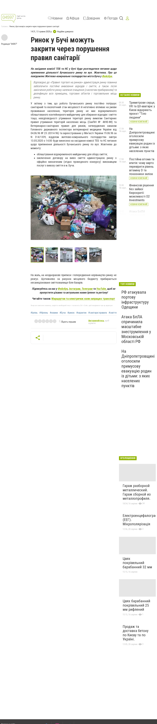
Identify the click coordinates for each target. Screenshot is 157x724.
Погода (112, 18)
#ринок (71, 312)
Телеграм (87, 288)
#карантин (81, 312)
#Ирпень (43, 312)
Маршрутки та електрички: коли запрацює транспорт (83, 298)
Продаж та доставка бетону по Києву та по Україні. (135, 632)
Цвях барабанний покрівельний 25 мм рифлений (136, 605)
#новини (54, 312)
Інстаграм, (75, 288)
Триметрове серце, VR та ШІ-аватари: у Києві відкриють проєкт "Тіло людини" (142, 110)
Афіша (74, 18)
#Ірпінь (34, 312)
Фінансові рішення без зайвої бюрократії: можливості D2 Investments (141, 192)
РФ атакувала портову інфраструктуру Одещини (135, 300)
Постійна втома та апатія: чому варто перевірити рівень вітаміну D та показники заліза (141, 166)
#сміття (113, 312)
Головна (4, 26)
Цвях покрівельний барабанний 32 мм (137, 563)
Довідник (93, 18)
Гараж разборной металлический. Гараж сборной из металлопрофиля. (137, 492)
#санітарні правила (97, 312)
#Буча (63, 312)
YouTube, (101, 288)
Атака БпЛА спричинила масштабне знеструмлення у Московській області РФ (136, 329)
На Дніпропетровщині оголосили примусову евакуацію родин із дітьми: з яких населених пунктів (142, 140)
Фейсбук (107, 76)
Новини (57, 18)
